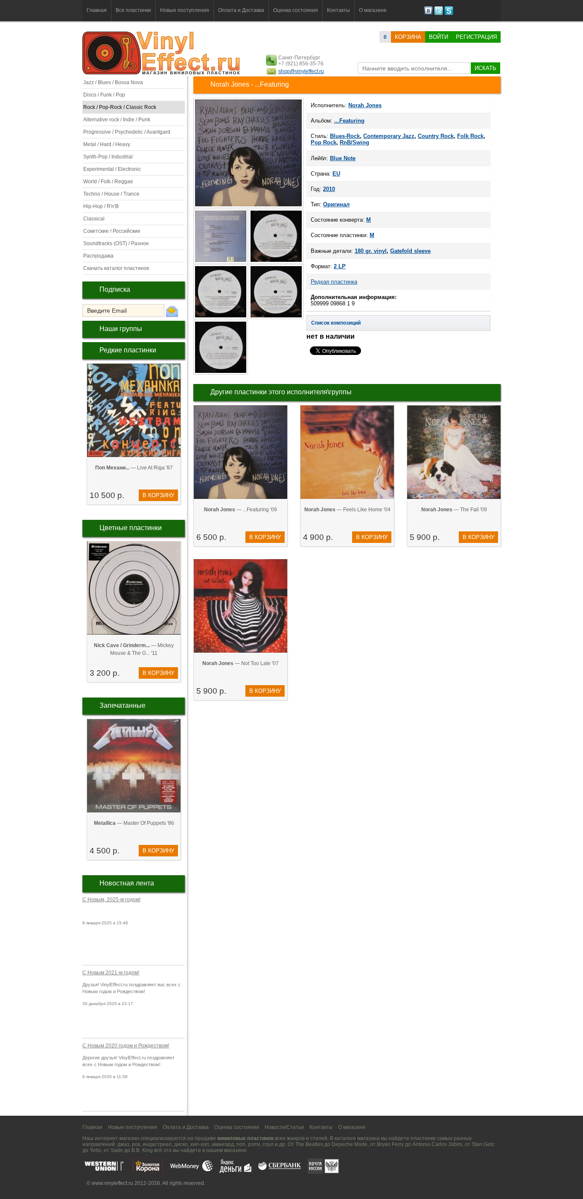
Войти (438, 37)
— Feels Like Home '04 (347, 510)
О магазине (373, 10)
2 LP (340, 266)
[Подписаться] (172, 311)
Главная (97, 10)
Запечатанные (122, 705)
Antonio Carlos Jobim (437, 1144)
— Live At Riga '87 (134, 468)
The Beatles (309, 1144)
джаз (123, 1144)
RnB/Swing (354, 142)
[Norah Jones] (248, 207)
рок (136, 1144)
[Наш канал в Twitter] (438, 14)
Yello (95, 1150)
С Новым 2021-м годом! (110, 973)
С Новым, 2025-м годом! (111, 900)
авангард (223, 1144)
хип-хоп (199, 1144)
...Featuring (349, 120)
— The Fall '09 (454, 510)
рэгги (254, 1144)
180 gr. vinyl (371, 251)
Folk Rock (470, 136)
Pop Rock (323, 142)
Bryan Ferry (390, 1144)
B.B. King (142, 1150)
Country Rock (436, 136)
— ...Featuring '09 (240, 510)
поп (240, 1144)
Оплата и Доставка (241, 10)
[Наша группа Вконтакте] (428, 14)
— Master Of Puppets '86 (134, 823)
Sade (117, 1150)
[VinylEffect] (448, 14)
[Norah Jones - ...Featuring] (221, 263)
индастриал (157, 1144)
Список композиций (336, 323)
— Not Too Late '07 (240, 663)
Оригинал (336, 204)
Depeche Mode (349, 1144)
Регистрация (476, 37)
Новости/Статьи (284, 1127)
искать (485, 68)
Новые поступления (184, 10)
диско (181, 1144)
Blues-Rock (345, 136)
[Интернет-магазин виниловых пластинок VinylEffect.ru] (162, 73)
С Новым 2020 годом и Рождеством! (125, 1046)
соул (268, 1144)
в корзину (158, 495)
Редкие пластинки (127, 350)
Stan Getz (483, 1144)
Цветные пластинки (130, 527)
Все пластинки (133, 10)
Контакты (338, 10)
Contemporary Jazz (388, 136)
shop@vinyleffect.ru (301, 71)
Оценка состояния (295, 10)
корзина (408, 37)
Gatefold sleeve (410, 251)
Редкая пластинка (334, 281)
